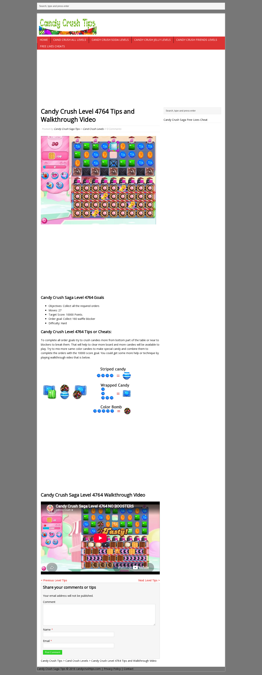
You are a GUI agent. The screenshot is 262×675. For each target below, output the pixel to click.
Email (46, 641)
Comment (49, 602)
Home (44, 40)
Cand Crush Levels (93, 129)
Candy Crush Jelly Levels (152, 40)
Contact (128, 669)
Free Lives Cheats (52, 46)
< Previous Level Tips (54, 580)
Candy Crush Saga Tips (67, 129)
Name (47, 629)
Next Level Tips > (149, 580)
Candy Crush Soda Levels (110, 40)
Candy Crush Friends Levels (196, 40)
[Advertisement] (131, 80)
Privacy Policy (112, 669)
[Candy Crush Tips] (131, 25)
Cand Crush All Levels (69, 40)
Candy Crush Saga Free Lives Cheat (186, 120)
